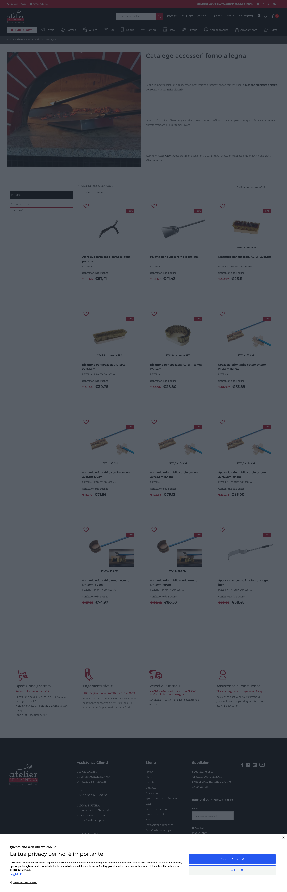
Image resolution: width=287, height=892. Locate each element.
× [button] (283, 837)
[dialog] (143, 863)
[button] (97, 882)
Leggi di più (16, 874)
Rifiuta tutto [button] (232, 870)
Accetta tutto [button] (232, 859)
